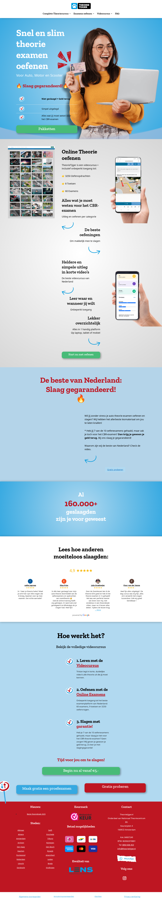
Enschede (50, 834)
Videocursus (103, 13)
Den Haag (21, 847)
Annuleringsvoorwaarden (64, 896)
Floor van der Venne (131, 585)
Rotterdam (21, 859)
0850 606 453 (128, 845)
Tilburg (50, 838)
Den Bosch (50, 847)
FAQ (117, 13)
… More (98, 610)
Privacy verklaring (132, 896)
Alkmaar (21, 830)
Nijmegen (50, 843)
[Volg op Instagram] (124, 878)
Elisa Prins (64, 585)
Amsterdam (20, 838)
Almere (21, 834)
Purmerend (20, 855)
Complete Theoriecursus (56, 13)
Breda (50, 863)
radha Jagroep (30, 585)
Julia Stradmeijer (98, 585)
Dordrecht (21, 868)
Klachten (98, 896)
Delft (50, 830)
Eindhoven (50, 868)
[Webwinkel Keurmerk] (81, 816)
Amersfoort (50, 855)
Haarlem (20, 851)
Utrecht (21, 863)
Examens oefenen (83, 13)
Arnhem (21, 843)
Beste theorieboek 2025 (36, 814)
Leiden (50, 859)
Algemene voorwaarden (30, 896)
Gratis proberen (115, 469)
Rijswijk (50, 851)
